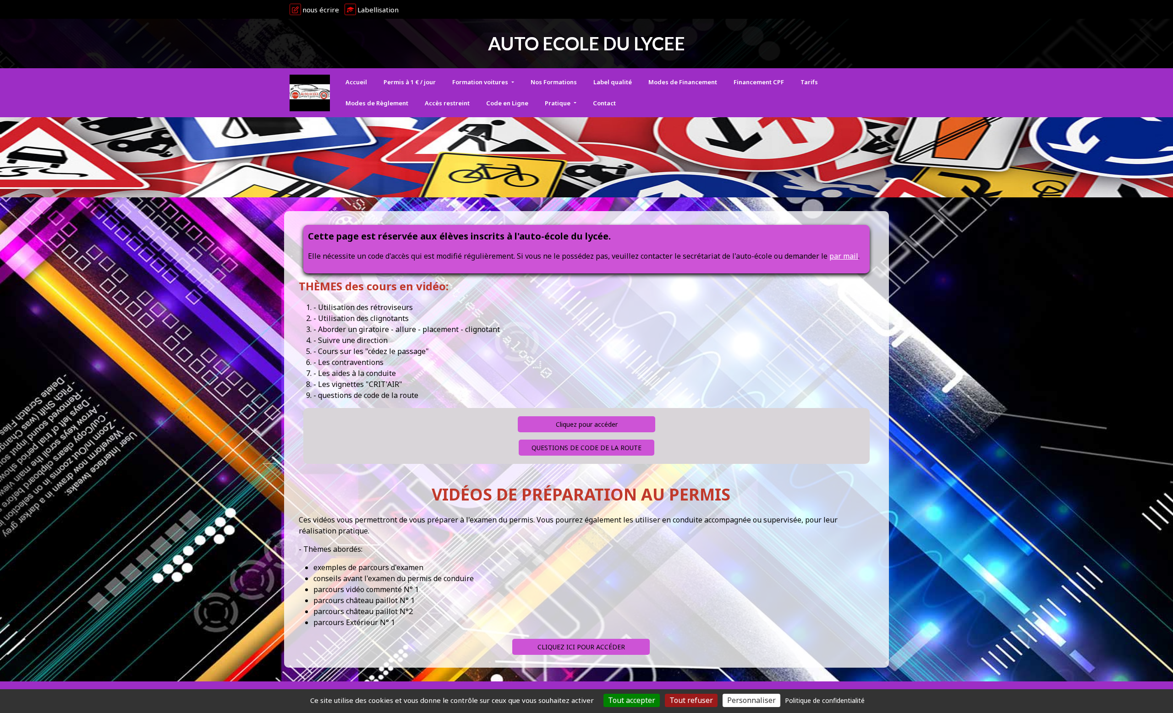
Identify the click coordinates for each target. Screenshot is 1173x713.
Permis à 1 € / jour (410, 82)
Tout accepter (631, 700)
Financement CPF (759, 82)
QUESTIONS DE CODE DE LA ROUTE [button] (586, 447)
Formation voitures (481, 82)
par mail (843, 256)
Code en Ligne (507, 103)
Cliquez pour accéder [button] (587, 424)
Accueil (356, 82)
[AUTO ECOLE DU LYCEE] (310, 93)
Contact (604, 103)
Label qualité (612, 82)
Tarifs (809, 82)
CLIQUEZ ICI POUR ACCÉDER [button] (581, 646)
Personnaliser (751, 700)
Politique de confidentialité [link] (825, 700)
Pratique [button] (558, 103)
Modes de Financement (682, 82)
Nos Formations (554, 82)
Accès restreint (447, 103)
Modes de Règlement (376, 103)
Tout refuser (691, 700)
